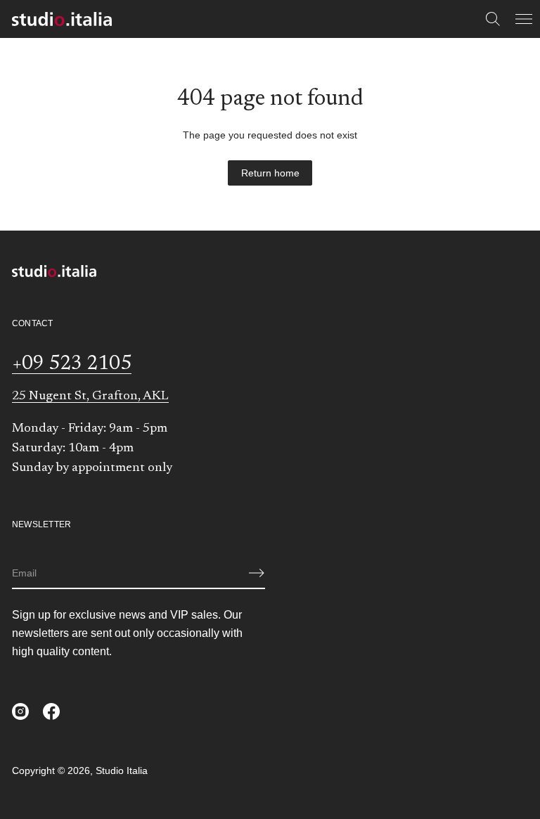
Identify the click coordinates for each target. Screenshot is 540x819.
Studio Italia (122, 770)
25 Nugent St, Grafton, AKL (90, 396)
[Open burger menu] (523, 19)
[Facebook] (51, 711)
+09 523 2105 (71, 364)
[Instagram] (20, 711)
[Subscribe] (256, 573)
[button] (492, 19)
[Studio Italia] (62, 19)
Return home (270, 173)
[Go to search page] (492, 19)
